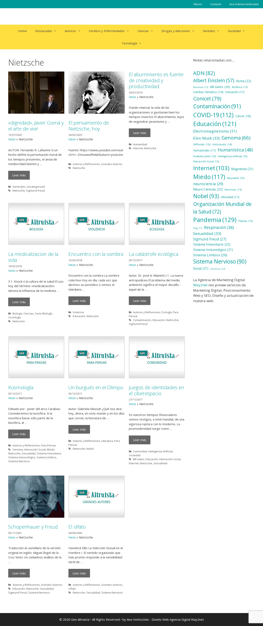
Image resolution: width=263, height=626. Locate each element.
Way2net (200, 285)
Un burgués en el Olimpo (95, 387)
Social (200, 268)
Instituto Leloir (204, 156)
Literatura (107, 441)
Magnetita (242, 169)
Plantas (245, 221)
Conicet (207, 98)
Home (22, 31)
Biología (17, 313)
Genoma (18, 449)
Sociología (14, 317)
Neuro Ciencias (208, 189)
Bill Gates (138, 459)
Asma (243, 81)
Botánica (240, 87)
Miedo (51, 449)
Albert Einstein (213, 80)
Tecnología (129, 43)
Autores (70, 31)
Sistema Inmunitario (49, 453)
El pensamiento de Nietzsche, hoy (88, 125)
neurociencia (208, 183)
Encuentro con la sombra (95, 254)
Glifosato (202, 144)
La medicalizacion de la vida (33, 257)
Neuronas (233, 189)
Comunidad (140, 451)
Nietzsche (19, 190)
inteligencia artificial (232, 156)
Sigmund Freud (35, 190)
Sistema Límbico (46, 457)
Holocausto (222, 144)
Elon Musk (206, 138)
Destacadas (43, 31)
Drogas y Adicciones (175, 31)
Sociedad (234, 31)
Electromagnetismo (215, 131)
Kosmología (20, 387)
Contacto (215, 4)
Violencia (78, 312)
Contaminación (142, 320)
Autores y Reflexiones (86, 164)
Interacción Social (35, 449)
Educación (79, 316)
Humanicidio (204, 150)
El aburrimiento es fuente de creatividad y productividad (156, 80)
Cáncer (243, 116)
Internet (138, 148)
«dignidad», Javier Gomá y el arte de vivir (36, 125)
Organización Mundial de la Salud (222, 207)
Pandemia (214, 220)
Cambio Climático (208, 92)
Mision (198, 4)
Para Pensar (48, 445)
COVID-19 (213, 115)
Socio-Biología (43, 313)
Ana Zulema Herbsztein (244, 4)
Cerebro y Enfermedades (107, 31)
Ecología (166, 312)
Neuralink (235, 178)
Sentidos (209, 31)
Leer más (19, 175)
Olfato (72, 588)
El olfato (77, 526)
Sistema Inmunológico (21, 457)
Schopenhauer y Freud (33, 526)
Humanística (235, 150)
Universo (217, 268)
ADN (204, 73)
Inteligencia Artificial (160, 451)
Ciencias (143, 31)
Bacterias (200, 87)
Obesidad (230, 197)
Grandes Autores (111, 164)
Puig (197, 228)
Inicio (11, 139)
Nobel (90, 448)
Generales (19, 186)
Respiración (219, 227)
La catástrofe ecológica (153, 254)
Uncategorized (36, 186)
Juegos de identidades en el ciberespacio (156, 390)
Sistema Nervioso (19, 461)
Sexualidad (29, 453)
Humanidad (140, 144)
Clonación (235, 92)
